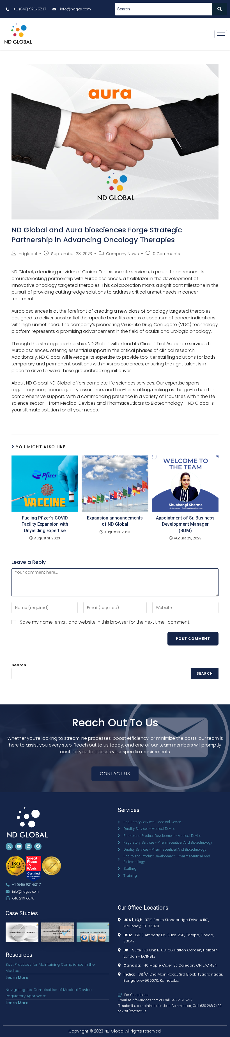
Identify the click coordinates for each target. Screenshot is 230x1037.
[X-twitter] (9, 846)
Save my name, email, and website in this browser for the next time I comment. (105, 622)
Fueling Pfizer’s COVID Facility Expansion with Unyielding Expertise (45, 524)
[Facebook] (38, 846)
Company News (122, 254)
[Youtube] (18, 846)
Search (19, 665)
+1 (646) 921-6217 (26, 884)
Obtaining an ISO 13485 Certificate (91, 929)
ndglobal (28, 254)
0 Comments (166, 254)
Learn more (17, 977)
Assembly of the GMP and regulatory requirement (58, 933)
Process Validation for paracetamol (23, 929)
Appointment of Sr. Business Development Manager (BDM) (185, 524)
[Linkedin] (28, 846)
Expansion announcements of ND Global (115, 521)
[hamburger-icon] (221, 34)
